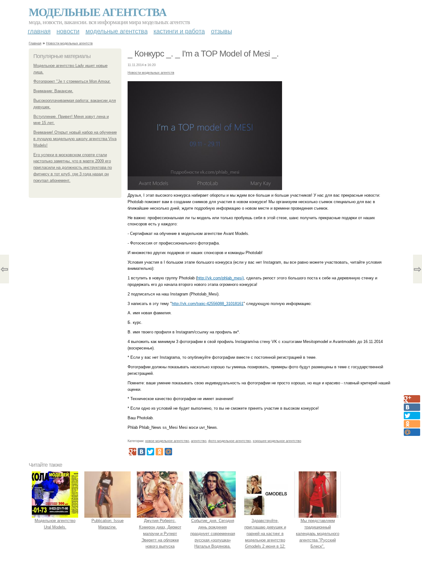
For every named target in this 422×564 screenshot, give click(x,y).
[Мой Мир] (168, 451)
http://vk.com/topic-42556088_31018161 (207, 303)
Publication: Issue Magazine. (107, 523)
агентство (198, 441)
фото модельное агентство (229, 441)
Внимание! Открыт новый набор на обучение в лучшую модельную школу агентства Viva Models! (75, 139)
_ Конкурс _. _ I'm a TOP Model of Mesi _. (203, 53)
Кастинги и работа (179, 31)
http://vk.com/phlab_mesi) (220, 278)
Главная (39, 31)
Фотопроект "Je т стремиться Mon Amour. (72, 81)
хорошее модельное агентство (277, 441)
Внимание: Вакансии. (53, 91)
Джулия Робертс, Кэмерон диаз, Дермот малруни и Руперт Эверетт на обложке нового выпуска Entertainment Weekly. (160, 536)
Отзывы (221, 31)
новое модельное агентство (167, 441)
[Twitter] (150, 451)
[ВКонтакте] (141, 451)
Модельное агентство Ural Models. (55, 523)
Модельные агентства (97, 12)
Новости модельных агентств (69, 43)
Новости (68, 31)
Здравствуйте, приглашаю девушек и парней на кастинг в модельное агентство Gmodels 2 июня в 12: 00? (265, 536)
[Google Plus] (132, 451)
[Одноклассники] (159, 451)
